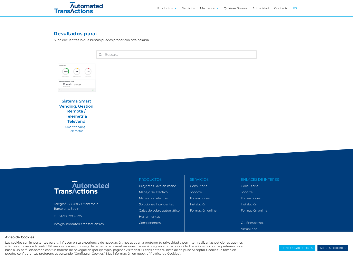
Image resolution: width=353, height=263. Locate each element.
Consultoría (198, 186)
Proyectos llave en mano (157, 186)
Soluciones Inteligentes (156, 204)
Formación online (203, 210)
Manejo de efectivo (153, 192)
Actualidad (249, 229)
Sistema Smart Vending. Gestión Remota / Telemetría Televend (76, 111)
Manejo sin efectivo (153, 198)
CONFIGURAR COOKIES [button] (297, 248)
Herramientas (149, 216)
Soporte (196, 192)
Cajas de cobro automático (159, 210)
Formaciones (200, 198)
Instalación (198, 204)
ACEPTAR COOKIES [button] (332, 248)
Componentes (150, 223)
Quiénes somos (252, 223)
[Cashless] (76, 77)
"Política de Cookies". (165, 253)
